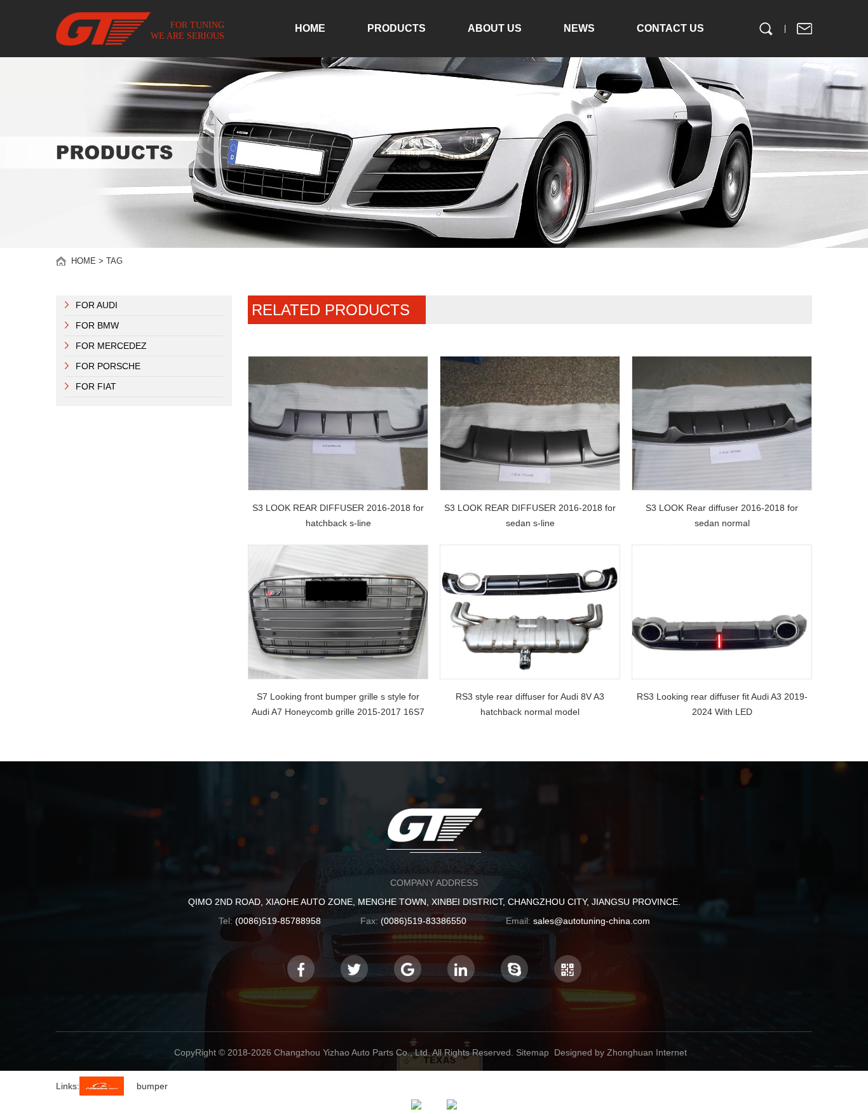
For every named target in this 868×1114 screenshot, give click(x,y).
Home (83, 261)
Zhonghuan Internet (647, 1052)
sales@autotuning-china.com (591, 921)
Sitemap (532, 1052)
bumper (152, 1086)
